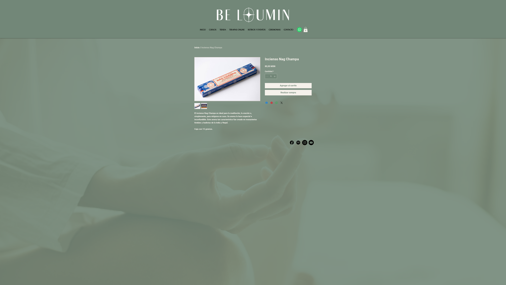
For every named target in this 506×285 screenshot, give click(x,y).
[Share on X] (281, 102)
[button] (305, 29)
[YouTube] (311, 142)
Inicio (197, 47)
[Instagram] (304, 142)
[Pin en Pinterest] (271, 102)
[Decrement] (267, 76)
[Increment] (275, 76)
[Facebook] (291, 142)
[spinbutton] (271, 76)
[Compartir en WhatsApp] (276, 102)
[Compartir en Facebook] (266, 102)
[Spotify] (298, 142)
